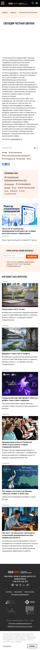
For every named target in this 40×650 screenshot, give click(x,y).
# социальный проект (10, 193)
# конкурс (9, 184)
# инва (7, 188)
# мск (14, 188)
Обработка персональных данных (20, 626)
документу (14, 73)
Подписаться (32, 256)
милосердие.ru (16, 139)
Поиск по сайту (29, 592)
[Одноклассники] (8, 164)
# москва (22, 191)
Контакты (9, 592)
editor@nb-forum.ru (20, 579)
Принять (32, 646)
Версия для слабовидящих (20, 594)
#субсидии (20, 159)
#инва (4, 152)
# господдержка (23, 184)
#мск (29, 159)
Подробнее (7, 646)
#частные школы (15, 152)
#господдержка (8, 159)
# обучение (13, 191)
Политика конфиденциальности (20, 623)
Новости (13, 12)
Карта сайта (18, 592)
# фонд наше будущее (26, 188)
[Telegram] (3, 164)
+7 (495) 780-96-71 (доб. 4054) (20, 581)
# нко (6, 191)
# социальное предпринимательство (15, 179)
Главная (4, 12)
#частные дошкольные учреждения (16, 155)
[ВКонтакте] (6, 164)
